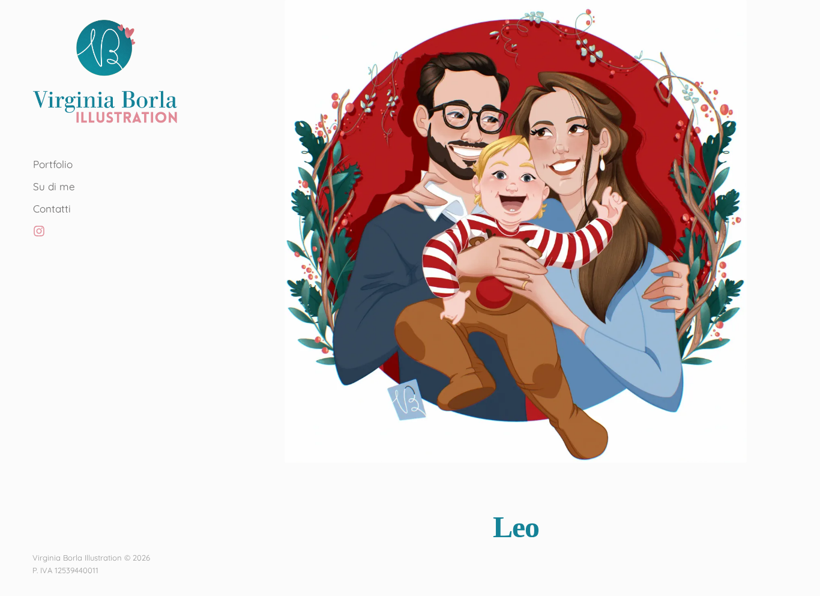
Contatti (52, 208)
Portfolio (53, 164)
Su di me (54, 186)
